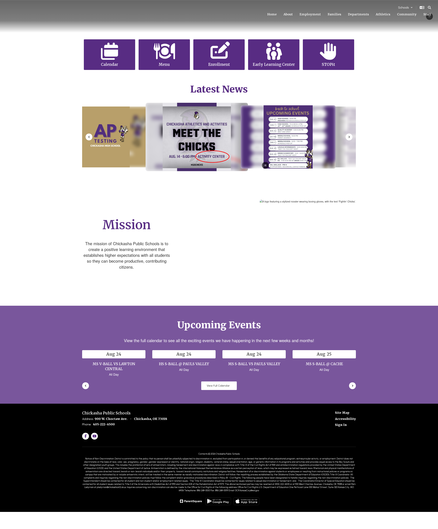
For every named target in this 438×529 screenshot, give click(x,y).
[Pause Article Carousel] (265, 165)
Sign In (341, 425)
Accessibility (345, 419)
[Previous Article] (89, 137)
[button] (405, 7)
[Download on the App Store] (246, 501)
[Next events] (352, 385)
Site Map (342, 413)
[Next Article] (349, 137)
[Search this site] (429, 7)
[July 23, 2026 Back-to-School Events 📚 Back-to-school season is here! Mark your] (219, 137)
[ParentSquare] (191, 501)
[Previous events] (85, 385)
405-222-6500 (104, 424)
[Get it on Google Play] (218, 501)
